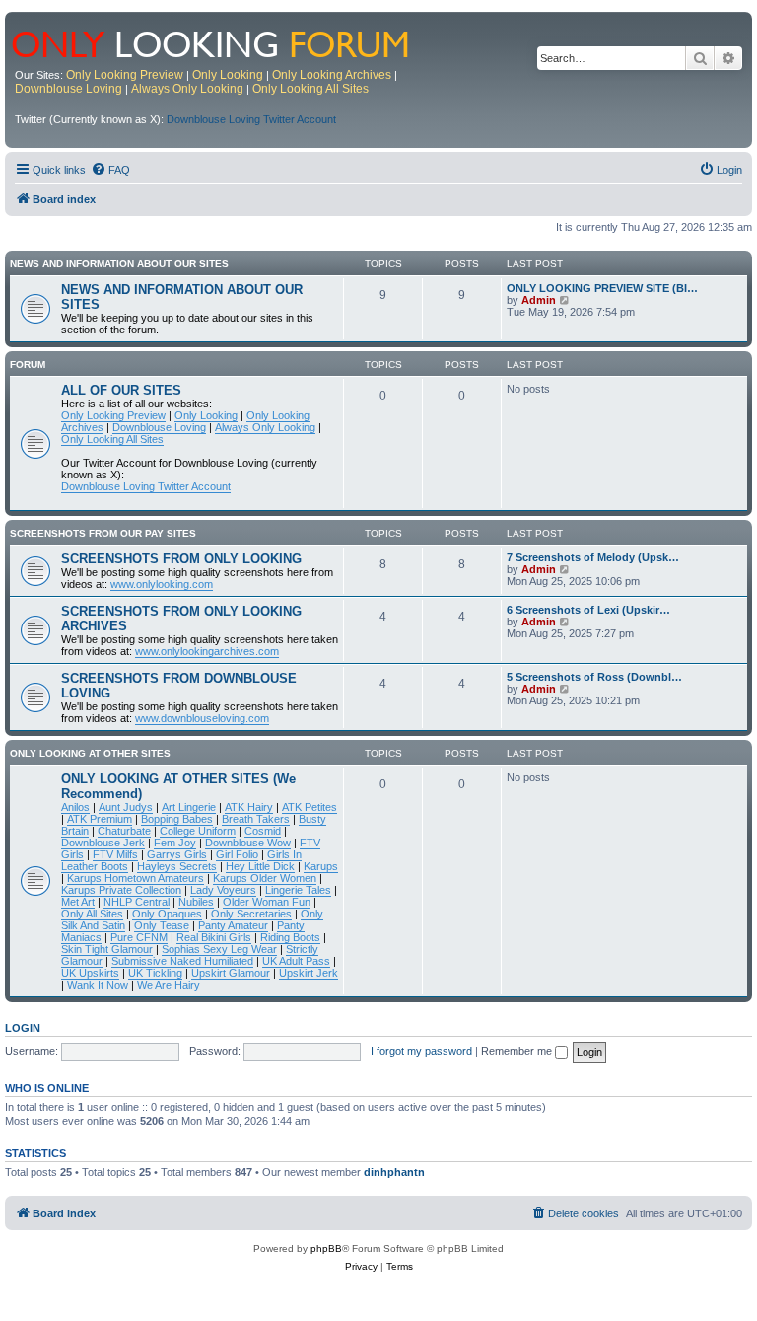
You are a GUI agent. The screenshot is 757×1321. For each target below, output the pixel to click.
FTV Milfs (115, 854)
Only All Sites (92, 913)
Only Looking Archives (331, 75)
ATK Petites (309, 807)
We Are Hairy (168, 985)
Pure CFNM (139, 937)
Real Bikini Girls (213, 937)
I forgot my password (421, 1051)
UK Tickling (155, 973)
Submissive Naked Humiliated (182, 961)
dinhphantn (394, 1172)
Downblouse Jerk (103, 842)
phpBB (326, 1248)
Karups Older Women (264, 878)
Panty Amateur (233, 925)
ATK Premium (99, 819)
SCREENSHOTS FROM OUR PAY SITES (103, 533)
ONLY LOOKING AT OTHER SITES (90, 753)
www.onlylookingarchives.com (207, 651)
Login (22, 1028)
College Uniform (198, 831)
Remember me (518, 1051)
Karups (321, 866)
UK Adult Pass (296, 961)
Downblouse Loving (68, 89)
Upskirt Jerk (308, 973)
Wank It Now (97, 985)
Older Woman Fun (266, 902)
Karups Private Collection (121, 890)
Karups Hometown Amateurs (135, 878)
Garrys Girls (177, 854)
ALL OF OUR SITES (121, 390)
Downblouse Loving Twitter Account (251, 119)
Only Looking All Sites (310, 89)
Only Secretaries (251, 913)
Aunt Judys (126, 807)
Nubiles (196, 902)
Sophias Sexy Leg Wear (219, 949)
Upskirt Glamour (230, 973)
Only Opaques (167, 913)
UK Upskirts (90, 973)
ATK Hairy (249, 807)
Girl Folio (237, 854)
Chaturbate (124, 831)
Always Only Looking (187, 89)
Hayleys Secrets (177, 866)
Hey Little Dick (260, 866)
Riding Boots (290, 937)
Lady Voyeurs (223, 890)
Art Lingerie (189, 807)
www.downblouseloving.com (202, 718)
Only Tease (161, 925)
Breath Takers (256, 819)
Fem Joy (175, 842)
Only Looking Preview (124, 75)
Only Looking (227, 75)
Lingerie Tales (298, 890)
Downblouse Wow (248, 842)
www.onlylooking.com (161, 584)
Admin (538, 300)
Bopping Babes (177, 819)
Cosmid (262, 831)
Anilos (75, 807)
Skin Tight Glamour (107, 949)
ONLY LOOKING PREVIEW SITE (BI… (602, 288)
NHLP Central (136, 902)
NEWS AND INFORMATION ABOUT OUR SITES (119, 263)
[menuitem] (110, 170)
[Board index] (223, 42)
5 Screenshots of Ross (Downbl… (594, 677)
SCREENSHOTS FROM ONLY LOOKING (181, 558)
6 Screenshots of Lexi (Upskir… (588, 610)
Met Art (78, 902)
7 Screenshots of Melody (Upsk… (593, 557)
